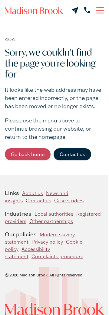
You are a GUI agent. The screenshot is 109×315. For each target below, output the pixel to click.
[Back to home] (34, 10)
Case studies (69, 200)
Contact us (72, 154)
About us (32, 193)
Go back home (28, 154)
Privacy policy (47, 242)
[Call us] (87, 10)
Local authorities (54, 214)
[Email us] (75, 10)
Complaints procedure (57, 256)
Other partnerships (51, 221)
